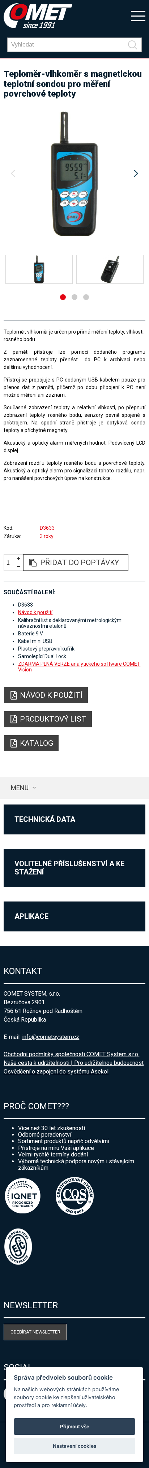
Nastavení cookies (74, 1446)
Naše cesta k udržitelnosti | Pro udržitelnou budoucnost (74, 1062)
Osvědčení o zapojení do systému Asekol (56, 1071)
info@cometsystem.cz (50, 1036)
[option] (74, 174)
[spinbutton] (11, 563)
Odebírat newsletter (35, 1332)
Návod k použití (35, 612)
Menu (20, 788)
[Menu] (138, 15)
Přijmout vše (74, 1426)
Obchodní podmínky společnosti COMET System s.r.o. (71, 1054)
